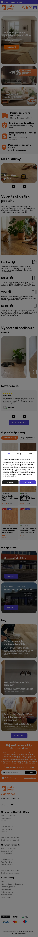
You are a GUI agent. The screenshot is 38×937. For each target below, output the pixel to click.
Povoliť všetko (27, 482)
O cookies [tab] (30, 454)
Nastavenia (10, 482)
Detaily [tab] (18, 454)
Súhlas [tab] (8, 454)
